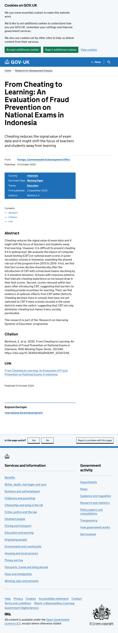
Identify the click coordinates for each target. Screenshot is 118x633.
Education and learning (19, 532)
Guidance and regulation (95, 496)
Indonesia (32, 175)
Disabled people (15, 519)
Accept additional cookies (22, 49)
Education (32, 185)
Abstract (13, 212)
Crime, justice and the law (21, 512)
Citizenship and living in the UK (24, 505)
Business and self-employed (22, 491)
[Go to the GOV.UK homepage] (17, 62)
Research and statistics (95, 503)
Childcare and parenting (20, 498)
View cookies (89, 49)
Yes (36, 440)
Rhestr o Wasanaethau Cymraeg (54, 603)
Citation (12, 217)
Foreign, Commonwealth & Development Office (43, 159)
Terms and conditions (18, 603)
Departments (88, 482)
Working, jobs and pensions (22, 581)
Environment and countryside (23, 546)
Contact (76, 598)
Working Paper (35, 180)
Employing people (16, 539)
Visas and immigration (18, 574)
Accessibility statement (54, 598)
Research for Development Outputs (34, 70)
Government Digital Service (22, 608)
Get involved (88, 534)
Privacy (18, 598)
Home (8, 70)
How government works (95, 527)
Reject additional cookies (61, 49)
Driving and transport (18, 526)
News (84, 489)
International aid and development (24, 412)
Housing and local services (21, 553)
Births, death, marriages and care (26, 484)
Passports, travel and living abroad (26, 567)
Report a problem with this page (95, 440)
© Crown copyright (101, 623)
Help (8, 598)
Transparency (88, 520)
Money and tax (14, 560)
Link (10, 221)
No (50, 440)
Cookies (31, 598)
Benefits (10, 477)
